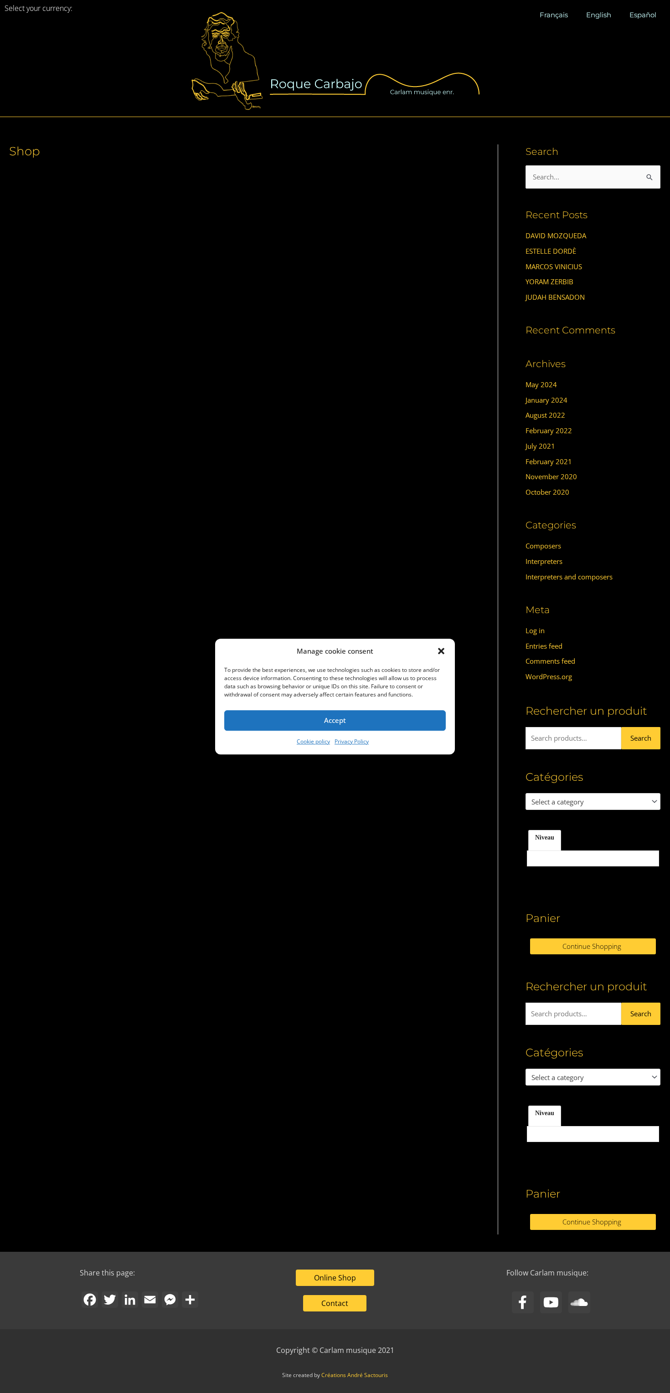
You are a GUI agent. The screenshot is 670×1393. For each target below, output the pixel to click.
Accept (335, 720)
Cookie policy (313, 741)
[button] (441, 651)
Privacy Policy (352, 741)
